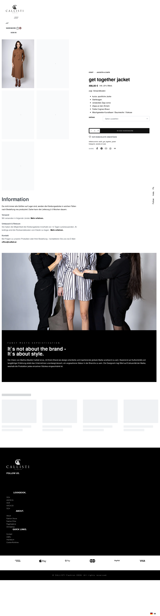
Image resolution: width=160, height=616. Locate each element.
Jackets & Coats (103, 72)
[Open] (7, 23)
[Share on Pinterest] (101, 148)
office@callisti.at (9, 242)
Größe (92, 117)
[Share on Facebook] (97, 148)
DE (155, 613)
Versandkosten (99, 90)
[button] (153, 613)
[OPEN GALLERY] (18, 63)
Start (91, 72)
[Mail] (106, 148)
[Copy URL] (115, 148)
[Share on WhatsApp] (110, 148)
